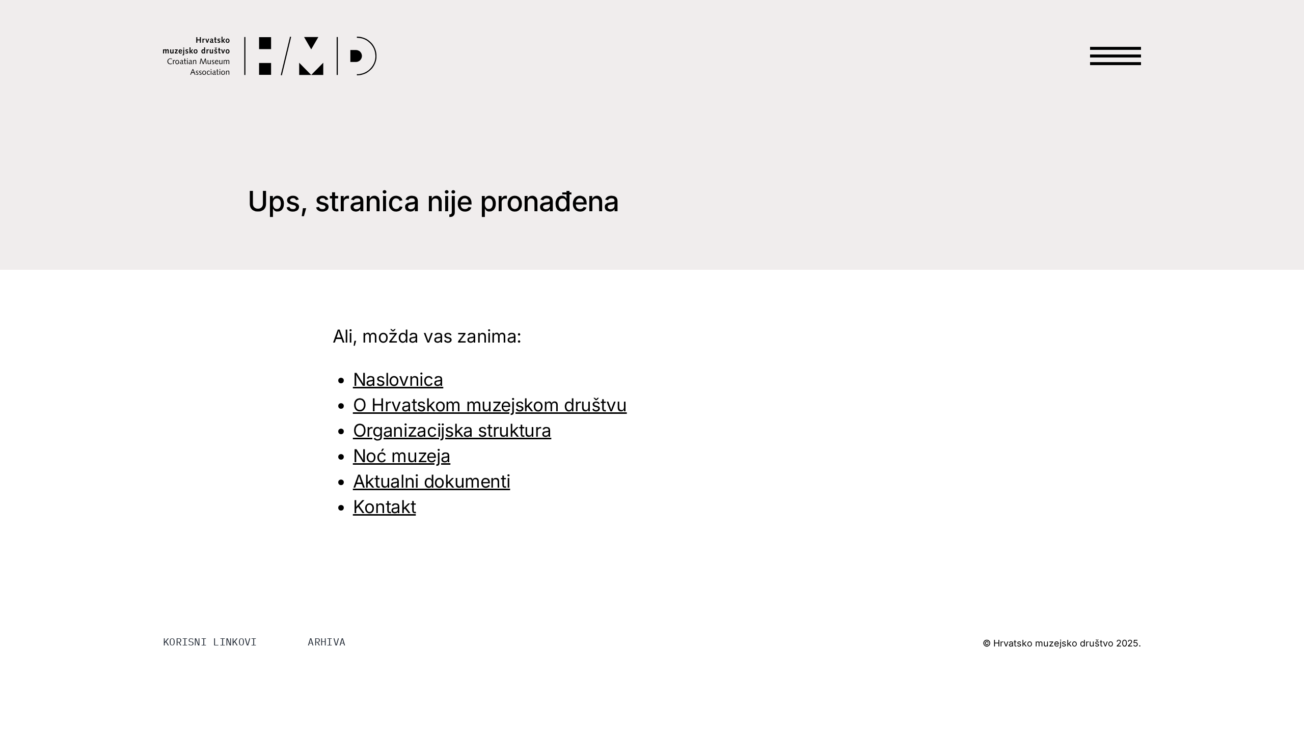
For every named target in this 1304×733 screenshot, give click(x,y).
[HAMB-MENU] (1115, 36)
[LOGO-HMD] (270, 42)
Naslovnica (398, 379)
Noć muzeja (402, 455)
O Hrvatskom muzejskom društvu (490, 404)
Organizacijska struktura (452, 430)
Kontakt (384, 506)
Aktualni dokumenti (431, 481)
